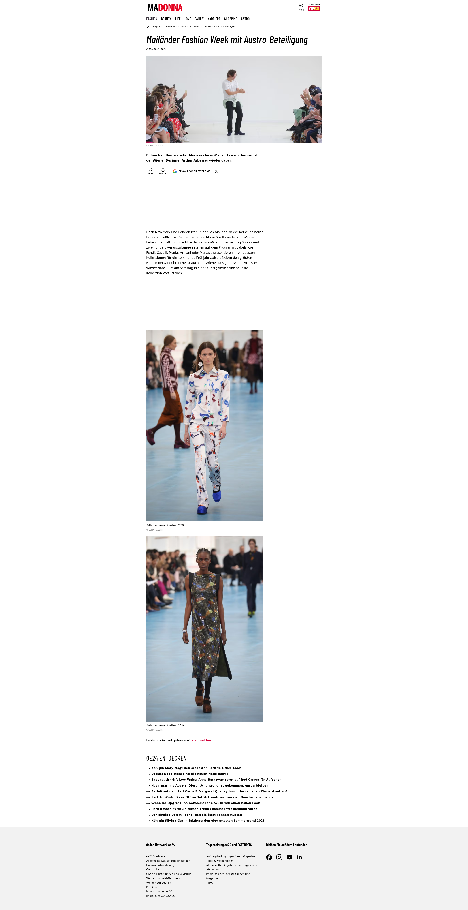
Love (187, 18)
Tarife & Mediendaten (219, 861)
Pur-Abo (151, 887)
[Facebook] (269, 857)
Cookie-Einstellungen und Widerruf (168, 874)
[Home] (147, 26)
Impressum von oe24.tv (161, 896)
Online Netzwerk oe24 (160, 845)
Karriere (213, 18)
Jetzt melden (200, 740)
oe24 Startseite (155, 856)
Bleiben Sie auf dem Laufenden (286, 845)
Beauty (166, 18)
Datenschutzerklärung (160, 865)
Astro (245, 18)
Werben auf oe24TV (158, 883)
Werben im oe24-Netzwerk (163, 878)
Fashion (151, 18)
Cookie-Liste (154, 869)
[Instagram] (279, 857)
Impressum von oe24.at (161, 891)
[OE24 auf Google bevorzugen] (216, 171)
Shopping (230, 18)
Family (199, 18)
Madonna (170, 26)
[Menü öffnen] (319, 18)
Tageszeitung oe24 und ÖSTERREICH (230, 845)
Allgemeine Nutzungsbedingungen (168, 861)
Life (178, 18)
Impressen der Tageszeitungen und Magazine (228, 876)
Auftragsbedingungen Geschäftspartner (231, 856)
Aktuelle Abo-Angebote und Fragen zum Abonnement (231, 867)
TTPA (209, 883)
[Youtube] (289, 857)
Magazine (157, 26)
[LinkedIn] (300, 857)
